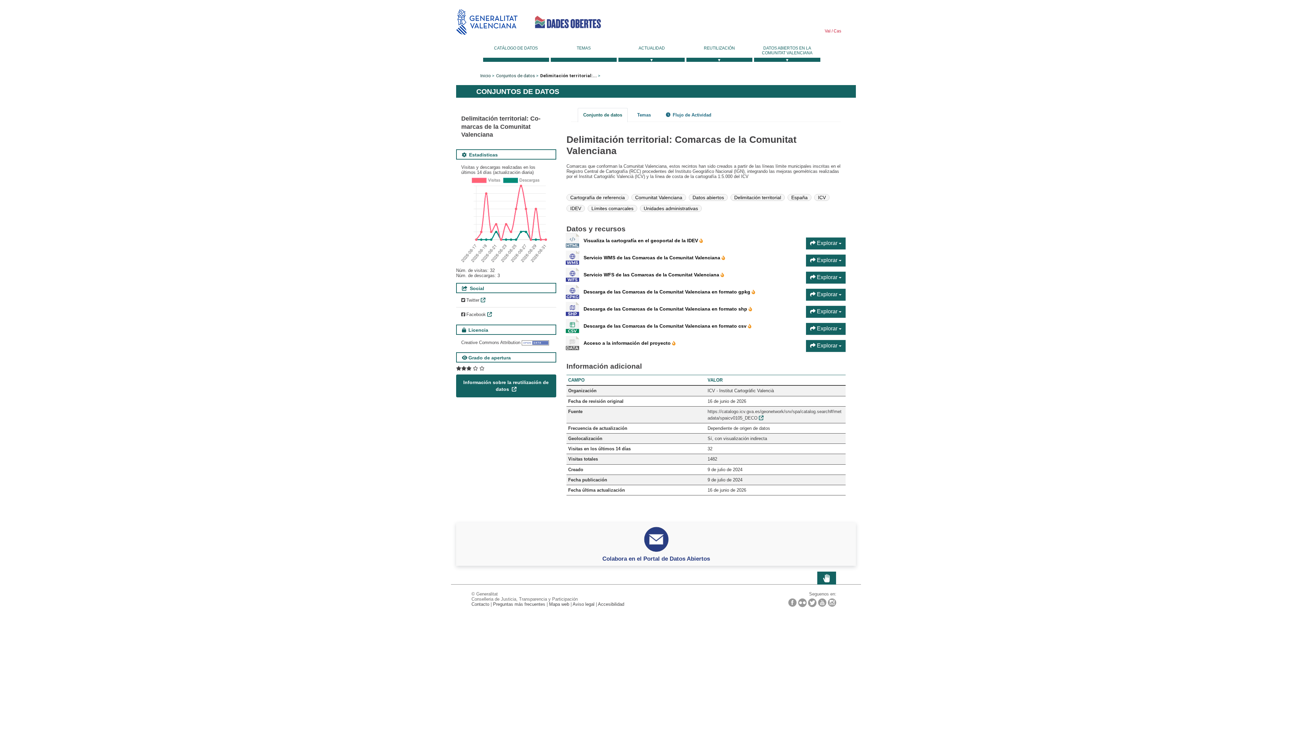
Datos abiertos (708, 197)
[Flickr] (802, 602)
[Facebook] (792, 602)
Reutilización (719, 48)
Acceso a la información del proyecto (628, 343)
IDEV (575, 208)
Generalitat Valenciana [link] (487, 22)
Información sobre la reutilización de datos (506, 386)
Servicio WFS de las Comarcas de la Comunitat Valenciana (652, 274)
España (799, 197)
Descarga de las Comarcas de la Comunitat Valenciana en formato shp (666, 309)
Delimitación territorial (757, 197)
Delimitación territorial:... (568, 75)
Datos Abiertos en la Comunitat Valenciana (787, 50)
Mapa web (559, 604)
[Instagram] (832, 602)
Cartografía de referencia (597, 197)
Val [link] (828, 31)
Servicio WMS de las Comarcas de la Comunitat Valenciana (653, 257)
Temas (584, 48)
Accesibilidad (611, 604)
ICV (822, 197)
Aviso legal (583, 604)
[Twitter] (812, 602)
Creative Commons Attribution (490, 342)
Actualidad (652, 48)
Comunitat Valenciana (658, 197)
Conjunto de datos (602, 115)
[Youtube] (822, 602)
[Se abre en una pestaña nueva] (470, 368)
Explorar (827, 243)
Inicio (485, 75)
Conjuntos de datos (515, 75)
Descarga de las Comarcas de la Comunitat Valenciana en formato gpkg (668, 292)
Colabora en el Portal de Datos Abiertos (656, 558)
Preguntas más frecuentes (519, 604)
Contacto (480, 604)
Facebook (475, 314)
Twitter (472, 300)
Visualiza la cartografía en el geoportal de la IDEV (641, 240)
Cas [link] (837, 31)
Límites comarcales (612, 208)
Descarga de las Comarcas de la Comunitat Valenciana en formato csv (666, 326)
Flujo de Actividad (691, 115)
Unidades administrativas (671, 208)
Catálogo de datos (516, 48)
